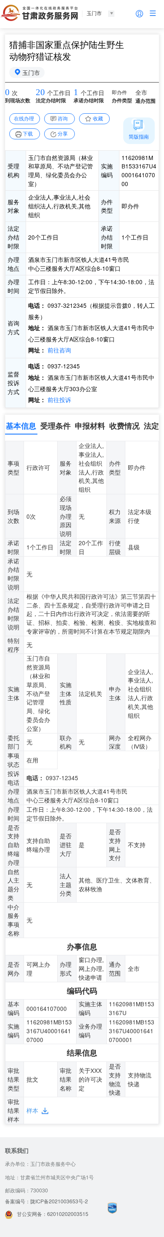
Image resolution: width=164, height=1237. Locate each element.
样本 (32, 1110)
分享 (63, 133)
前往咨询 (58, 350)
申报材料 (90, 425)
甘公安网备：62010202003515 (52, 1214)
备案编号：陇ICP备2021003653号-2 (46, 1201)
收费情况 (124, 425)
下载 (28, 133)
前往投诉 (58, 399)
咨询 (63, 118)
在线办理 (24, 118)
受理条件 (55, 425)
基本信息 (21, 425)
